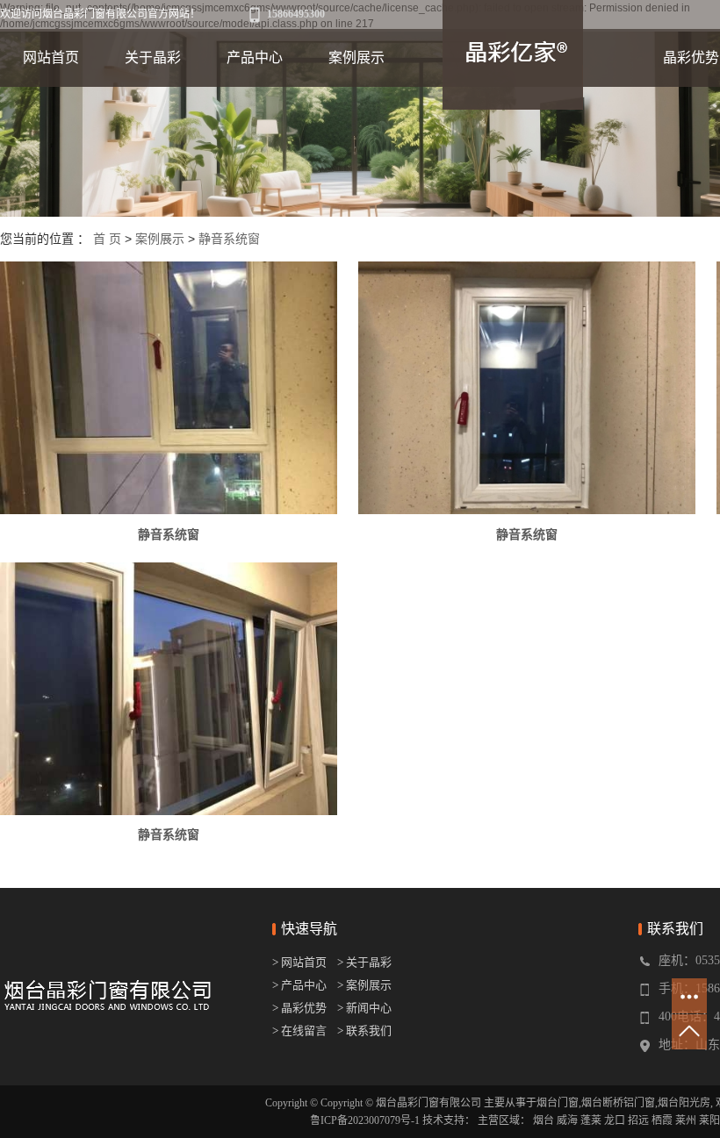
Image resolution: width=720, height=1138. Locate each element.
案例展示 (356, 57)
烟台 (543, 1120)
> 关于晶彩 (364, 962)
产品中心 (255, 57)
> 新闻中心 (364, 1007)
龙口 (614, 1120)
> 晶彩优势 (299, 1007)
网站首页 (51, 57)
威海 (567, 1120)
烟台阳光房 (684, 1103)
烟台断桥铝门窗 (618, 1103)
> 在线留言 (299, 1030)
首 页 (107, 239)
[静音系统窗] (168, 387)
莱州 (685, 1120)
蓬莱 (590, 1120)
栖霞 (662, 1120)
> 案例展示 (364, 984)
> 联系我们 (364, 1030)
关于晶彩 (153, 57)
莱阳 (709, 1120)
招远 (638, 1120)
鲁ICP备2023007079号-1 (365, 1120)
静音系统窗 (229, 239)
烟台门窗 (557, 1103)
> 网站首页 (300, 962)
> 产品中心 (299, 984)
